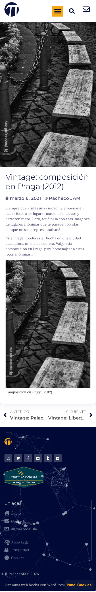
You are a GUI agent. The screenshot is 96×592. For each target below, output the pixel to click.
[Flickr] (38, 458)
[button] (57, 11)
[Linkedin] (58, 458)
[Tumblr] (48, 458)
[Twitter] (18, 458)
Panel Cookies (79, 585)
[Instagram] (8, 458)
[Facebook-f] (28, 458)
